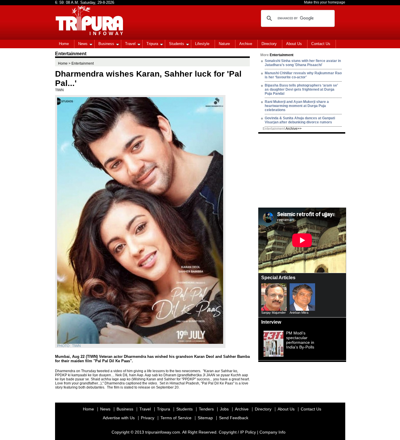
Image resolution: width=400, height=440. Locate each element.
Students (176, 44)
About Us (294, 44)
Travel (130, 44)
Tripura (152, 44)
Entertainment (282, 129)
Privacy (147, 417)
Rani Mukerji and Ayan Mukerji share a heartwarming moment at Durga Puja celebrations (297, 106)
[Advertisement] (302, 170)
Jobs (224, 409)
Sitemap (205, 417)
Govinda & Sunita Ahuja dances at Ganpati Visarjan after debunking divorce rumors (300, 120)
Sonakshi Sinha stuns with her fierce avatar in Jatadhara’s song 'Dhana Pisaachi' (303, 63)
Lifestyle (202, 44)
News (83, 44)
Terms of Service (176, 417)
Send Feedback (233, 417)
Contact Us (320, 44)
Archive (245, 44)
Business (106, 44)
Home (64, 44)
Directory (269, 44)
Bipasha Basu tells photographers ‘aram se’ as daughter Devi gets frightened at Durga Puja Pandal (301, 89)
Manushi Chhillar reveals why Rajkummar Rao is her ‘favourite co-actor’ (303, 75)
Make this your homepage (324, 2)
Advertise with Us (119, 417)
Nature (224, 44)
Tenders (206, 409)
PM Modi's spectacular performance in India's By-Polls (300, 340)
